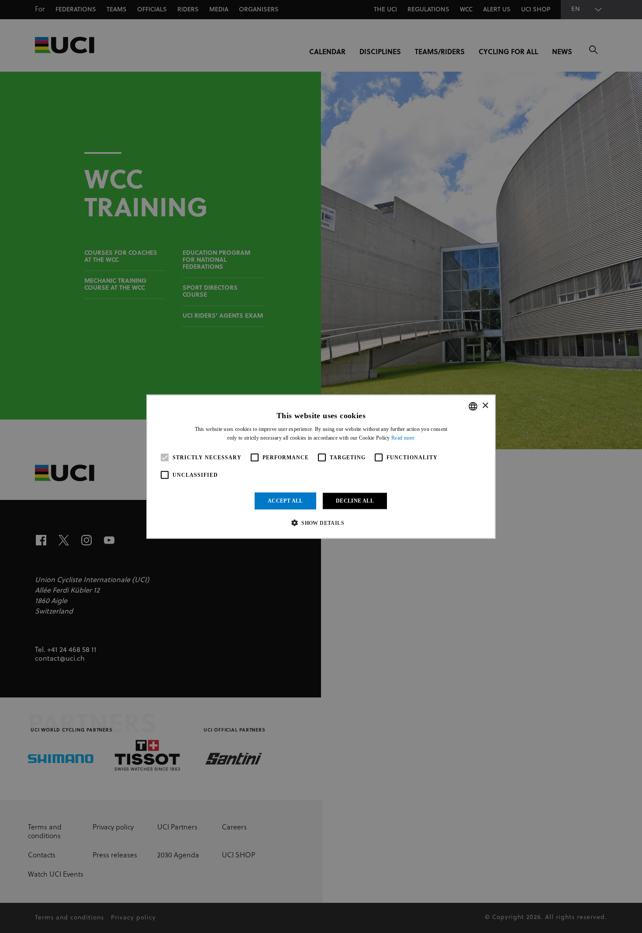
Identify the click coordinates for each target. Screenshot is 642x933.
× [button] (485, 405)
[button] (321, 522)
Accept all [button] (285, 501)
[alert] (321, 466)
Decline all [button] (355, 501)
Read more (403, 438)
